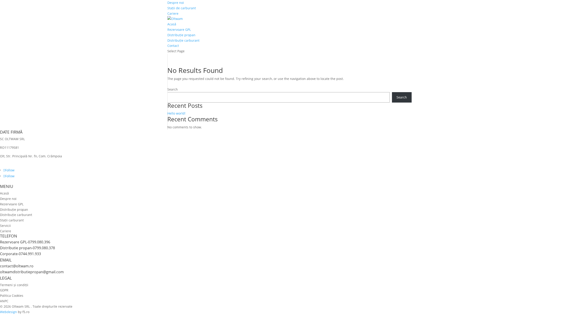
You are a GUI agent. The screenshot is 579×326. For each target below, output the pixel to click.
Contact (173, 45)
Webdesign (8, 312)
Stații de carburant (181, 8)
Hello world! (176, 113)
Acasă (171, 24)
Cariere (172, 13)
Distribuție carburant (183, 40)
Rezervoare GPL (179, 29)
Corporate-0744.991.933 (20, 253)
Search (172, 89)
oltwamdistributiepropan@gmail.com (32, 271)
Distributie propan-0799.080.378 (27, 247)
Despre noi (175, 2)
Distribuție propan (181, 35)
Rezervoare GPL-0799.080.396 (25, 242)
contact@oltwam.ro (16, 266)
